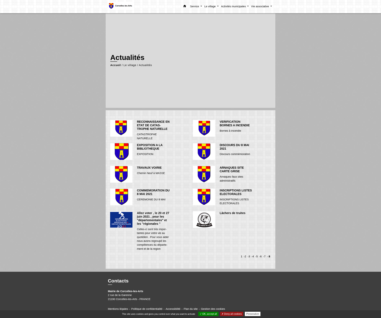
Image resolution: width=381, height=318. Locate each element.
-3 (249, 256)
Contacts (118, 280)
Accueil (115, 65)
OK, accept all (209, 314)
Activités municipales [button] (234, 6)
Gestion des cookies (213, 308)
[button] (185, 6)
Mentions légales (118, 308)
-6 (260, 256)
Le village (130, 65)
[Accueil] (126, 6)
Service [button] (195, 6)
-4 (253, 256)
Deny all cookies (233, 314)
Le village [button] (210, 6)
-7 (264, 256)
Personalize (252, 314)
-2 (245, 256)
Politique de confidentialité (146, 308)
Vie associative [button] (260, 6)
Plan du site (191, 308)
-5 (256, 256)
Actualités (145, 65)
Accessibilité (173, 308)
